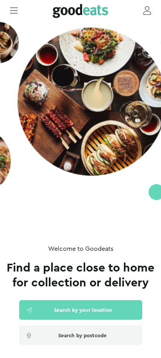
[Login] (147, 11)
